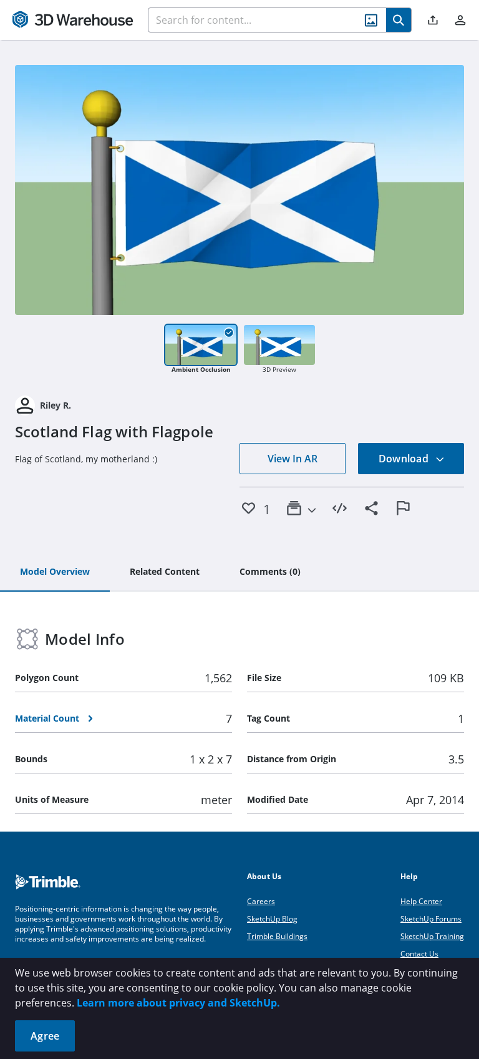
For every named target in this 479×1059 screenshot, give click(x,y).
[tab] (55, 572)
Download (405, 458)
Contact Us (419, 953)
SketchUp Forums (431, 918)
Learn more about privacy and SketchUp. (178, 1003)
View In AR (292, 458)
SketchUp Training (432, 936)
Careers (261, 901)
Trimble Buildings (277, 936)
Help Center (421, 901)
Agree (45, 1036)
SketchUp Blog (272, 918)
